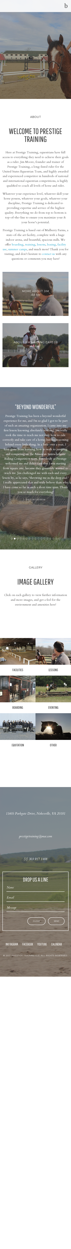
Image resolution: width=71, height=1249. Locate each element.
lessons (41, 245)
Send (56, 921)
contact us (48, 254)
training (30, 245)
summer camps (17, 249)
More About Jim (35, 291)
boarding (17, 245)
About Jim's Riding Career (36, 342)
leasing (51, 245)
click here (35, 295)
